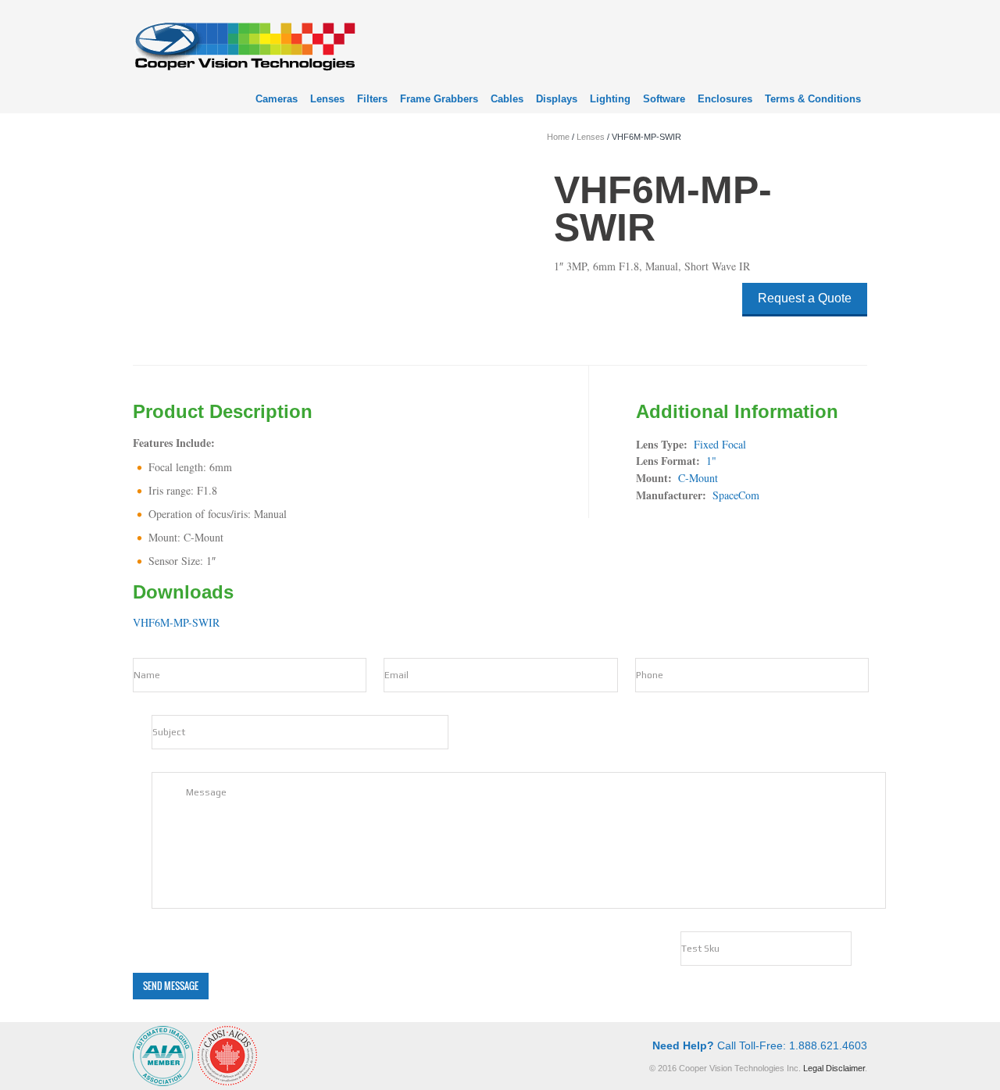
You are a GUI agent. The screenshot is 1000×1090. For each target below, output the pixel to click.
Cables (507, 99)
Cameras (276, 99)
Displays (556, 99)
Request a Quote (805, 298)
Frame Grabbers (439, 99)
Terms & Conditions (813, 99)
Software (664, 99)
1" (711, 460)
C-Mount (698, 477)
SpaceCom (735, 495)
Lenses (327, 99)
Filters (372, 99)
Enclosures (725, 99)
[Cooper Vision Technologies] (244, 44)
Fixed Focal (720, 444)
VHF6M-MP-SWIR (176, 622)
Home (558, 136)
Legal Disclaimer (834, 1068)
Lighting (610, 99)
